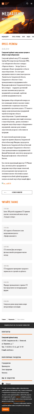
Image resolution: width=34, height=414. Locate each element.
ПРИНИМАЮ (5, 409)
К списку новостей (17, 192)
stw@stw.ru (9, 350)
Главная (4, 319)
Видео (28, 37)
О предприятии (6, 363)
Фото (23, 37)
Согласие (18, 397)
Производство (6, 366)
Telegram (8, 384)
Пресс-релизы (16, 37)
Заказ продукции (7, 370)
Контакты (4, 373)
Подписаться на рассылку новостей (17, 325)
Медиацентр (5, 37)
